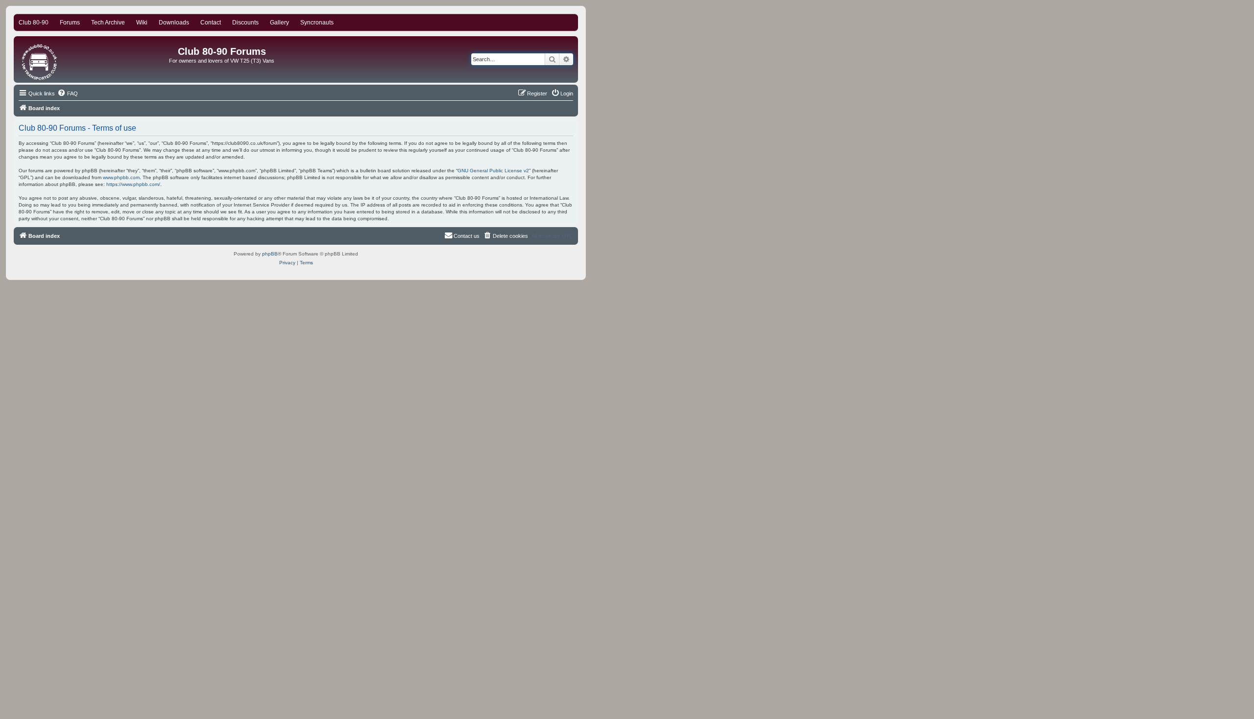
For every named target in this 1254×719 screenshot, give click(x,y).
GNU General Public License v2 (493, 170)
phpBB (270, 253)
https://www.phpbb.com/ (133, 184)
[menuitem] (67, 93)
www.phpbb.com (121, 177)
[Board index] (40, 59)
